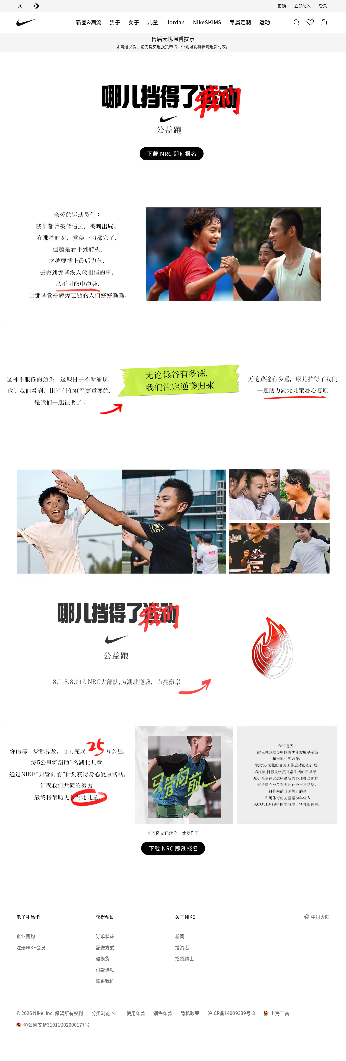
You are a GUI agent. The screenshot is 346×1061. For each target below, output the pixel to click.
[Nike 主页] (26, 23)
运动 (264, 22)
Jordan (175, 22)
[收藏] (310, 22)
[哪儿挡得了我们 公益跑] (173, 119)
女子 (133, 22)
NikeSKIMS (207, 22)
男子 (114, 22)
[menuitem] (288, 6)
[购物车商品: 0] (324, 22)
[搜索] (297, 22)
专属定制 (240, 22)
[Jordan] (20, 6)
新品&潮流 (88, 22)
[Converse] (36, 6)
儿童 (152, 22)
